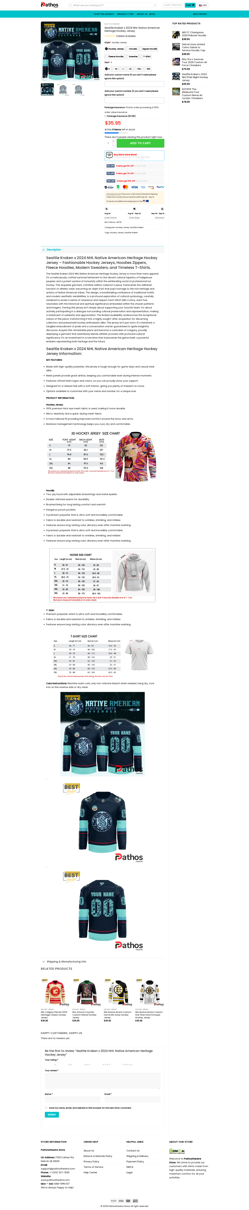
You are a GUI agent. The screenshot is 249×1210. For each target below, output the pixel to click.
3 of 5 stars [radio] (79, 1064)
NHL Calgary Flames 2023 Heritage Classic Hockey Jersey (54, 1015)
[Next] (96, 51)
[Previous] (45, 51)
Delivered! (159, 217)
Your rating (51, 1059)
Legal (129, 1172)
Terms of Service (93, 1167)
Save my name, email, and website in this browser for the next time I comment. (90, 1107)
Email (108, 1094)
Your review (51, 1070)
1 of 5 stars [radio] (49, 1064)
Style (108, 42)
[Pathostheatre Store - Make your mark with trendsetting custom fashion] (50, 5)
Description (54, 249)
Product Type (125, 14)
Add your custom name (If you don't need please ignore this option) (130, 76)
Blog (152, 14)
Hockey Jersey (122, 227)
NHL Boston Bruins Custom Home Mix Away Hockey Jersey (117, 1015)
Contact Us (133, 1150)
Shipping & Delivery (137, 1156)
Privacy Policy (91, 1161)
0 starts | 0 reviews (126, 35)
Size (107, 62)
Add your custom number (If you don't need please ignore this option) (131, 93)
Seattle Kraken (112, 24)
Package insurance (115, 107)
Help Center (199, 14)
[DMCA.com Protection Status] (177, 1150)
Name (49, 1094)
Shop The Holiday (104, 14)
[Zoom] (44, 78)
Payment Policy (135, 1161)
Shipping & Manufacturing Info (66, 961)
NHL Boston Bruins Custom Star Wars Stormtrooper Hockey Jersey (149, 1015)
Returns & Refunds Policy (98, 1156)
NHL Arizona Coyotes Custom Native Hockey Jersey (84, 1015)
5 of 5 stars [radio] (117, 1064)
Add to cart (140, 143)
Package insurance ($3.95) (121, 116)
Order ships (134, 217)
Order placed (111, 217)
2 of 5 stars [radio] (63, 1064)
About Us (142, 14)
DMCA (129, 1167)
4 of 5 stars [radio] (97, 1064)
